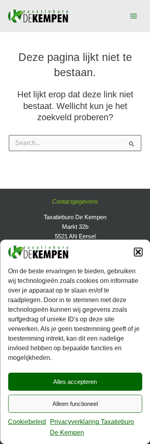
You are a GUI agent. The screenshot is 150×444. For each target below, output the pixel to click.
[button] (138, 252)
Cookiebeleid (27, 421)
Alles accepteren (75, 381)
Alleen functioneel (75, 403)
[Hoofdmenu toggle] (133, 16)
